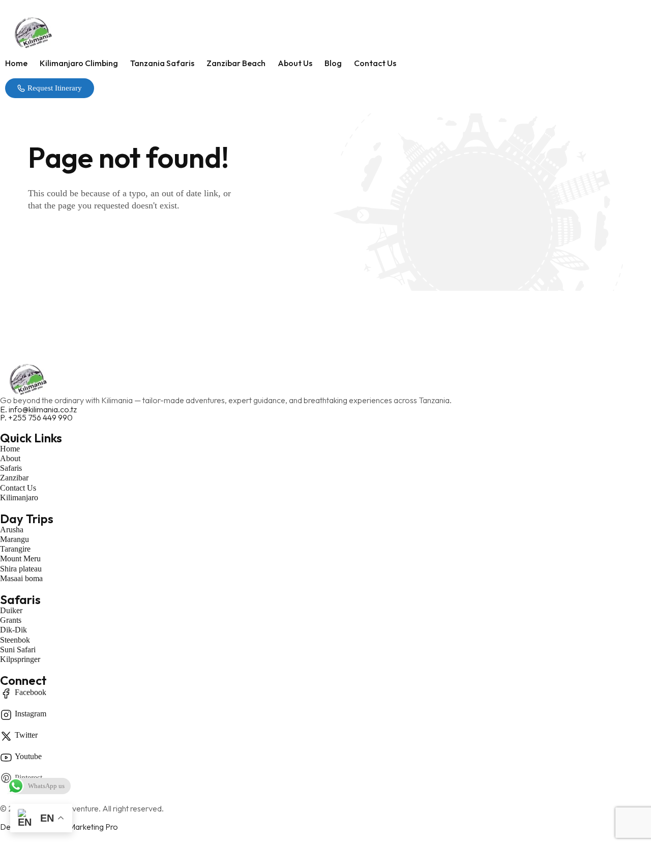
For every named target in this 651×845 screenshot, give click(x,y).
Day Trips (26, 518)
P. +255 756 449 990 (36, 417)
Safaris (20, 599)
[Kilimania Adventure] (325, 31)
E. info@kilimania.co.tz (38, 409)
